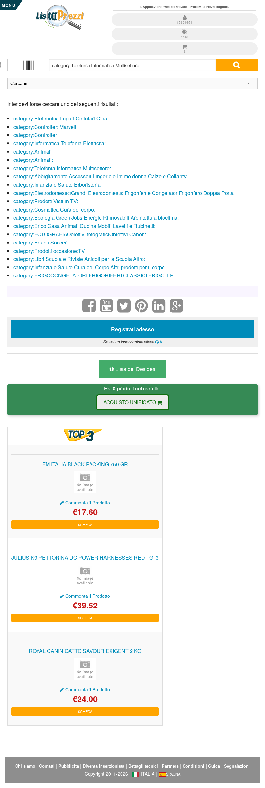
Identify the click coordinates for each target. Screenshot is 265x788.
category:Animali (32, 151)
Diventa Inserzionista (103, 766)
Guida (214, 766)
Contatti (47, 766)
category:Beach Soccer (40, 242)
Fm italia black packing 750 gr (85, 464)
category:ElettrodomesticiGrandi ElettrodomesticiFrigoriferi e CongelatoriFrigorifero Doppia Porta (123, 193)
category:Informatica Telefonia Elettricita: (59, 143)
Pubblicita (68, 766)
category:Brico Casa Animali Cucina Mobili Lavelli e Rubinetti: (84, 226)
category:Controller (35, 135)
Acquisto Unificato (130, 402)
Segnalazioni (237, 766)
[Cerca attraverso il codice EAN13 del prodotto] (28, 65)
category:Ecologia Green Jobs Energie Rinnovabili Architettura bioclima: (96, 217)
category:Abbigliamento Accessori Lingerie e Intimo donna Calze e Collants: (100, 176)
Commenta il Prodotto (87, 502)
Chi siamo (25, 766)
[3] (185, 43)
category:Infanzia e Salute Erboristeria (57, 184)
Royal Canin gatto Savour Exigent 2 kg (85, 651)
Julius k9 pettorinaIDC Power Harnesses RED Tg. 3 (85, 557)
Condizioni (193, 766)
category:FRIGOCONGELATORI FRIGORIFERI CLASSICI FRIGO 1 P (93, 275)
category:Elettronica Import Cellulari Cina (60, 118)
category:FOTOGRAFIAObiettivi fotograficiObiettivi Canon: (79, 234)
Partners (170, 766)
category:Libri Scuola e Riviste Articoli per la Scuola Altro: (79, 259)
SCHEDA (85, 524)
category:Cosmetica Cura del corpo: (54, 209)
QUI (158, 341)
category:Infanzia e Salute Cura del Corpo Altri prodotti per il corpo (89, 267)
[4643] (185, 28)
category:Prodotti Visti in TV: (45, 201)
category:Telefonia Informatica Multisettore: (62, 168)
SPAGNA (173, 774)
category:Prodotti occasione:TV (49, 250)
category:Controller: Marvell (44, 126)
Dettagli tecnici (143, 766)
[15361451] (185, 14)
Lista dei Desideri (134, 369)
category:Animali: (33, 159)
